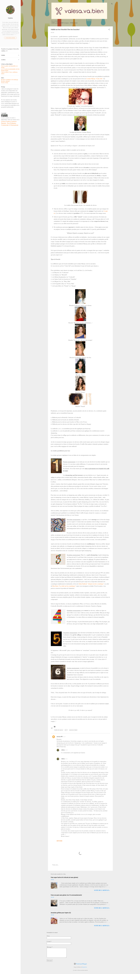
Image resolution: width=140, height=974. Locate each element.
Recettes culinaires (5, 81)
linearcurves (84, 967)
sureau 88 (59, 736)
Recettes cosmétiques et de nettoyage (9, 79)
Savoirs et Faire (4, 82)
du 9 (66, 730)
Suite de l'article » (102, 890)
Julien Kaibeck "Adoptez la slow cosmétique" (91, 584)
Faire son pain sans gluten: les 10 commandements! (66, 895)
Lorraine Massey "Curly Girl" (94, 79)
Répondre (59, 841)
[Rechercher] (112, 4)
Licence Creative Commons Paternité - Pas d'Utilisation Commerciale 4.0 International (9, 123)
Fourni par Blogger (81, 964)
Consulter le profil (10, 37)
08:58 (66, 750)
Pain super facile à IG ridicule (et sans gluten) (64, 877)
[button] (109, 30)
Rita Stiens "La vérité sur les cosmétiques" (64, 586)
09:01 (66, 758)
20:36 (64, 736)
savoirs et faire (73, 730)
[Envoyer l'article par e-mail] (54, 727)
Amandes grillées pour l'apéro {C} (61, 912)
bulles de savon (58, 730)
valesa (63, 750)
